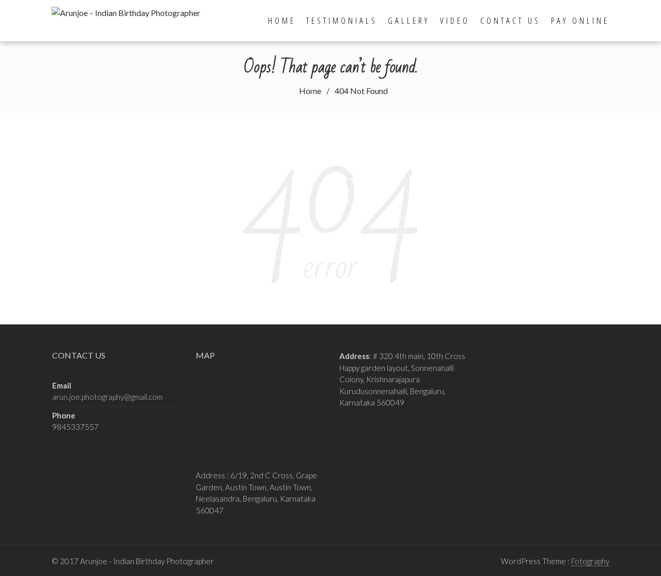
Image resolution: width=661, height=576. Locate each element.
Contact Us (510, 20)
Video (455, 20)
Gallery (409, 20)
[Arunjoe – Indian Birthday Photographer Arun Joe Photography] (129, 11)
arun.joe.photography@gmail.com (107, 396)
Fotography (590, 561)
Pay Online (580, 20)
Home (282, 20)
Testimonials (341, 20)
